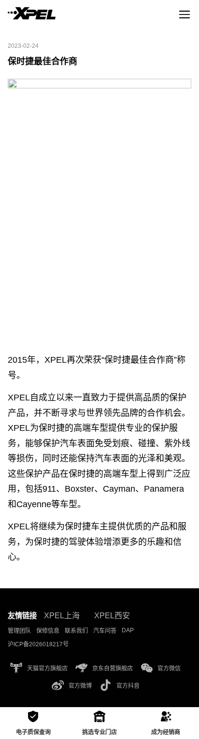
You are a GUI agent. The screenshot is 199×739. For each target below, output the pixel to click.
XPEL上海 (62, 615)
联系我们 (76, 630)
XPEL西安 (112, 615)
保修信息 (47, 630)
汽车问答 (104, 630)
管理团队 (19, 630)
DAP (128, 630)
